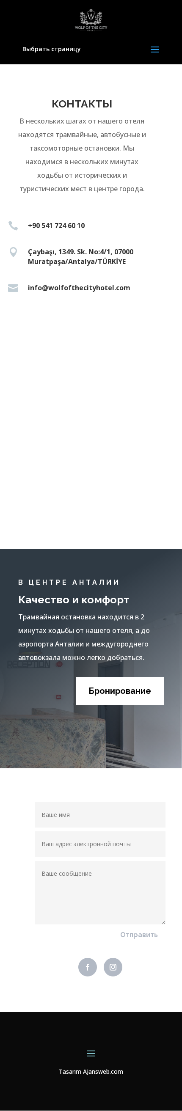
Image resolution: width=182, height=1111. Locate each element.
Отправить (139, 935)
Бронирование (119, 691)
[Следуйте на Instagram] (113, 967)
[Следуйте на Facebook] (87, 967)
